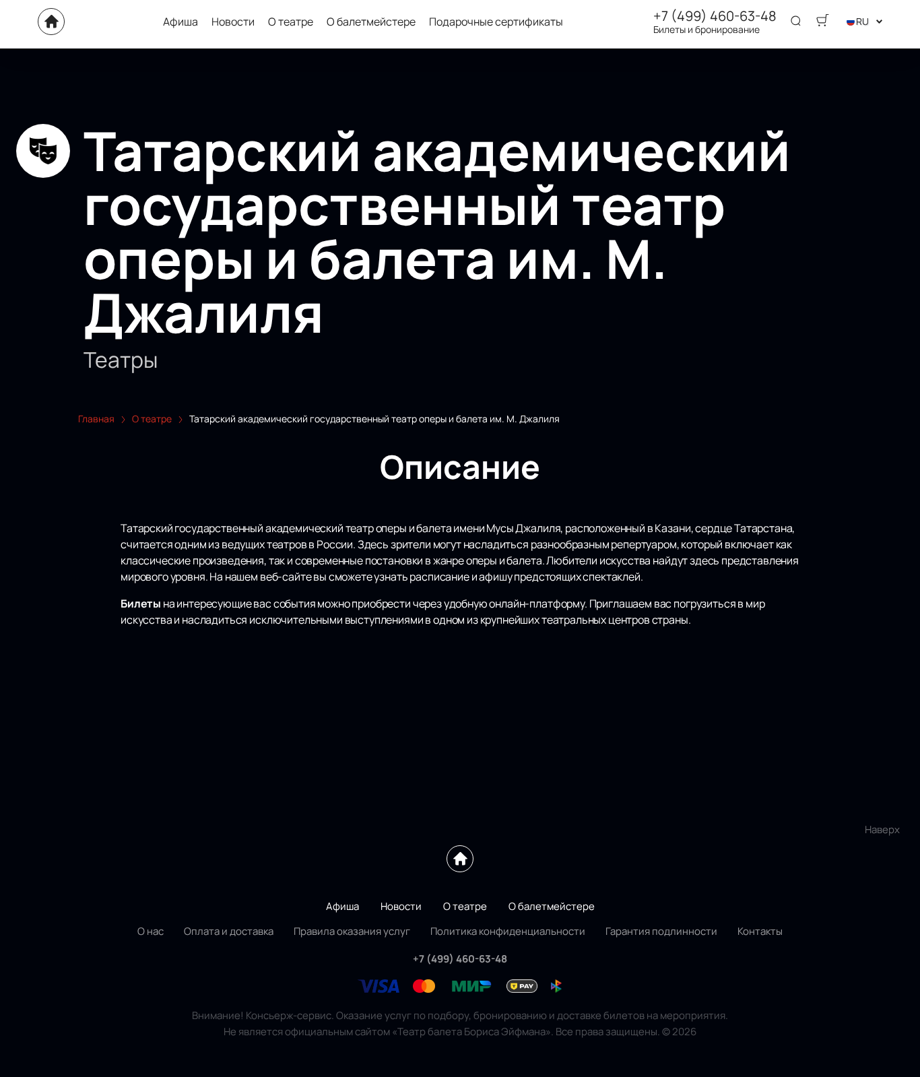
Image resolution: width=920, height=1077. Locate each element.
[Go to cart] (822, 21)
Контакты (760, 931)
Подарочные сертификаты (496, 21)
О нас (150, 931)
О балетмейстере (371, 21)
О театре (290, 21)
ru (862, 21)
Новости (233, 21)
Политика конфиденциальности (507, 931)
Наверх (882, 829)
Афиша (180, 21)
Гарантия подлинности (661, 931)
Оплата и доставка (228, 931)
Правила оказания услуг (352, 931)
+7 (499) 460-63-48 (715, 16)
